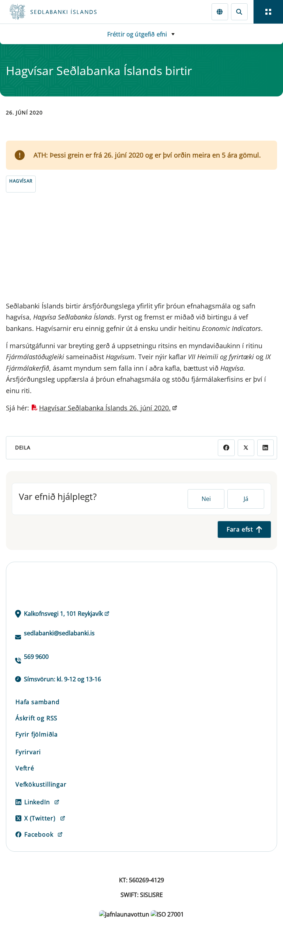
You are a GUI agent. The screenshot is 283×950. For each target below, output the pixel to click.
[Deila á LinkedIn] (265, 447)
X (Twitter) (40, 818)
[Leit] (239, 11)
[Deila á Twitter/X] (246, 447)
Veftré (24, 768)
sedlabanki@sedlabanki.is (59, 633)
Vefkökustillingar (41, 784)
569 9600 (36, 657)
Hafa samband (37, 702)
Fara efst (240, 529)
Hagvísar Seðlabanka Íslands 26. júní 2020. (105, 407)
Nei (206, 499)
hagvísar (20, 181)
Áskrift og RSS (36, 718)
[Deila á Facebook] (226, 447)
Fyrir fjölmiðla (36, 734)
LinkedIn (37, 802)
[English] (220, 11)
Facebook (38, 834)
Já (246, 499)
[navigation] (268, 12)
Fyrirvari (28, 752)
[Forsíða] (79, 12)
